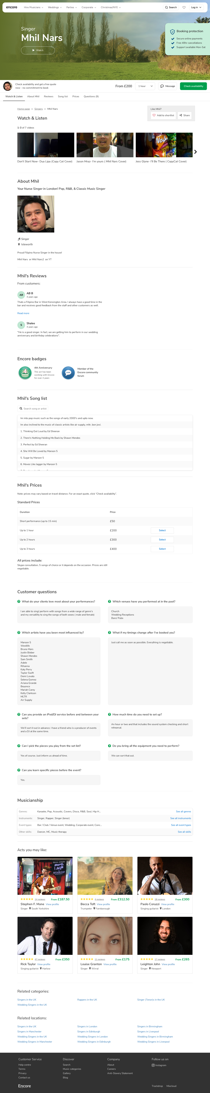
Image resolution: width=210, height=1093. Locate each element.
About (110, 1065)
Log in (194, 7)
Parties (70, 7)
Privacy (22, 1073)
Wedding (70, 825)
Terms (21, 1069)
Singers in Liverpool (148, 1031)
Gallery (67, 1073)
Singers (38, 109)
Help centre (24, 1065)
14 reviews (40, 899)
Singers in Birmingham (149, 1026)
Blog (65, 1077)
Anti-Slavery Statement (120, 1073)
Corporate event (84, 825)
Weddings (53, 7)
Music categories (72, 1069)
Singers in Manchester (29, 1031)
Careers (111, 1069)
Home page (23, 109)
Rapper (49, 818)
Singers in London (87, 1026)
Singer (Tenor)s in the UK (151, 999)
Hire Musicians (32, 7)
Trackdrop (157, 1086)
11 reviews (100, 959)
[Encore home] (11, 7)
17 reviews (160, 959)
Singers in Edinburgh (88, 1031)
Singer (40, 818)
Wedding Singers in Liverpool (153, 1041)
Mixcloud (171, 1086)
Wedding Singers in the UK (32, 1005)
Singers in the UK (26, 999)
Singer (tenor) (62, 818)
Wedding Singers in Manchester (34, 1041)
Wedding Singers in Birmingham (155, 1036)
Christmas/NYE (109, 7)
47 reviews (40, 959)
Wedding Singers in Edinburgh (94, 1041)
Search (173, 7)
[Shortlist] (184, 7)
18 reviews (160, 899)
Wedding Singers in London (92, 1036)
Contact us (24, 1077)
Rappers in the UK (87, 999)
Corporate (87, 7)
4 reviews (99, 899)
